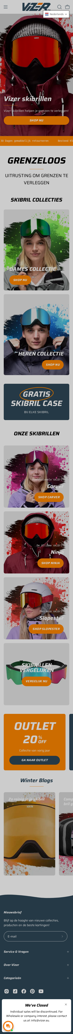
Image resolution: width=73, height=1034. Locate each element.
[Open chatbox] (8, 1026)
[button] (56, 14)
